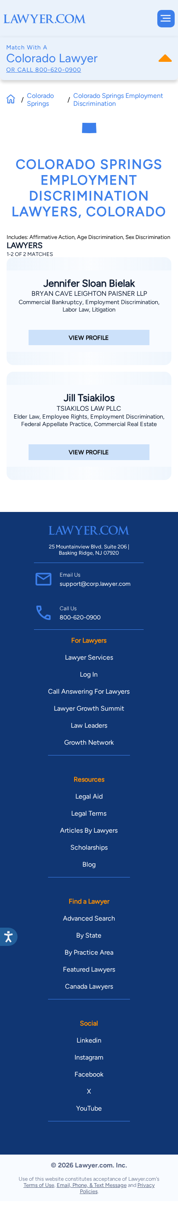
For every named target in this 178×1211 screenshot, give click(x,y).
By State (88, 935)
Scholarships (89, 847)
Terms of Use (39, 1185)
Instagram (89, 1057)
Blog (89, 864)
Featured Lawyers (89, 969)
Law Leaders (89, 725)
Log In (89, 674)
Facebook (89, 1074)
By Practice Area (89, 952)
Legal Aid (89, 796)
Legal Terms (88, 813)
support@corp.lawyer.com (95, 583)
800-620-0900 (58, 69)
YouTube (89, 1108)
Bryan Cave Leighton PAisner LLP (89, 293)
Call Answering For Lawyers (89, 691)
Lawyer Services (89, 657)
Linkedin (89, 1040)
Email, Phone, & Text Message (92, 1185)
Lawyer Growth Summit (89, 708)
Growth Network (89, 742)
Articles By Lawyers (89, 830)
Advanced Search (89, 918)
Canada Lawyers (89, 986)
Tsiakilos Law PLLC (89, 408)
